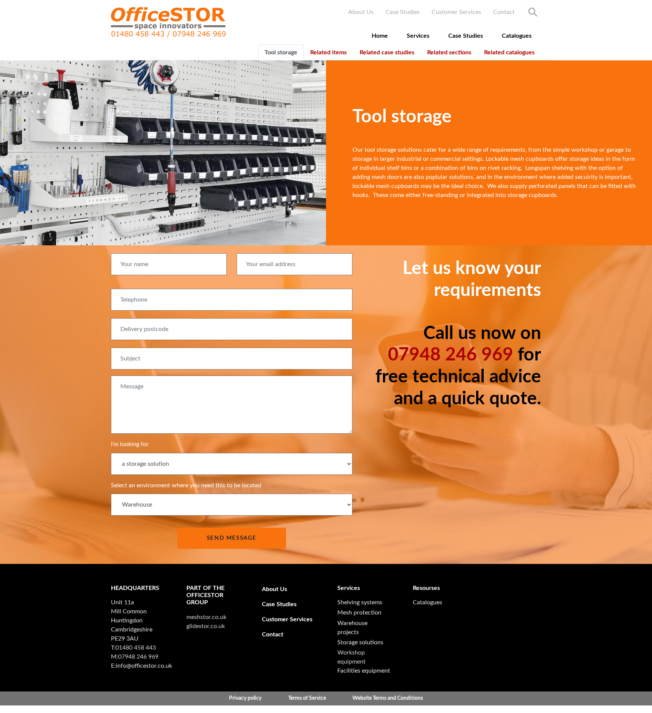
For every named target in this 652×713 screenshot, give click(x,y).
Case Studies (403, 12)
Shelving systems (359, 602)
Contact (504, 12)
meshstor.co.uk (206, 617)
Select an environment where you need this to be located (186, 485)
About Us (361, 12)
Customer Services (456, 12)
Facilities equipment (363, 671)
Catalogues (517, 36)
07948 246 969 (450, 355)
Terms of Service (307, 698)
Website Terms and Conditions (387, 698)
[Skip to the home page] (168, 22)
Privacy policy (245, 698)
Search (532, 12)
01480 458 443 (135, 648)
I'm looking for (130, 444)
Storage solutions (360, 642)
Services (418, 36)
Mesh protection (359, 613)
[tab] (281, 52)
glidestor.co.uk (205, 626)
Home (380, 36)
